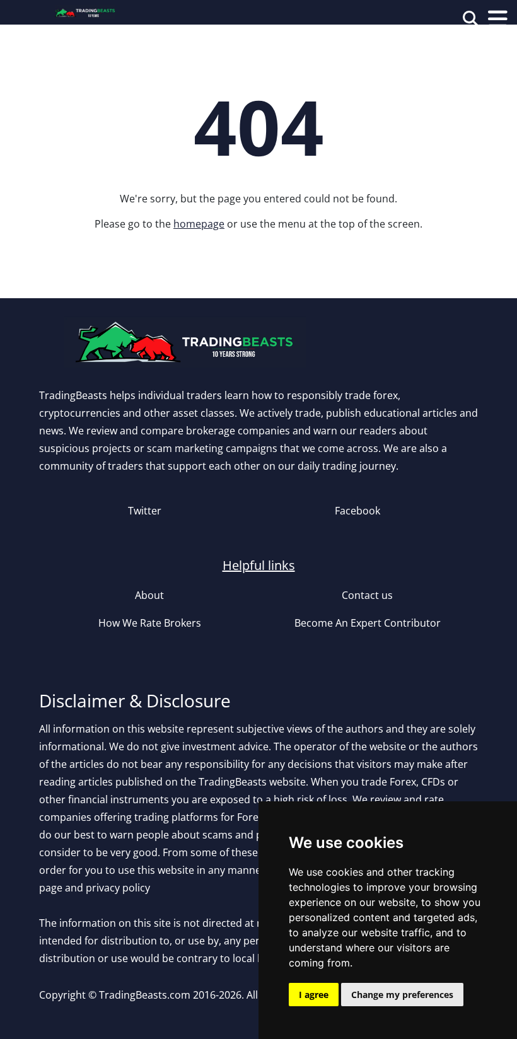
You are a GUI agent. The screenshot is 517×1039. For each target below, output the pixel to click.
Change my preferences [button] (402, 995)
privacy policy (118, 888)
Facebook (357, 511)
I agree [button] (313, 995)
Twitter (144, 511)
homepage (198, 224)
